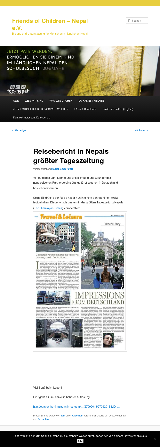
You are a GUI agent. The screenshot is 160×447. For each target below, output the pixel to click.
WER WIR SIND (34, 100)
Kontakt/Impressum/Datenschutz (32, 117)
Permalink (43, 419)
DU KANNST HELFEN (91, 100)
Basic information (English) (118, 109)
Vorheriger (19, 130)
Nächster (141, 130)
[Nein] (155, 439)
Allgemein (77, 415)
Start (16, 100)
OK (80, 441)
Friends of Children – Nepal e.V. (50, 24)
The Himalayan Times (48, 208)
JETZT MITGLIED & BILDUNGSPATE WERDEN (40, 109)
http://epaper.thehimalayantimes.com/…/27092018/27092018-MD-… (77, 406)
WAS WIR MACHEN (60, 100)
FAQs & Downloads (85, 109)
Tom (63, 415)
